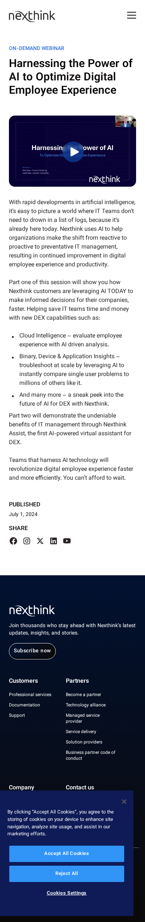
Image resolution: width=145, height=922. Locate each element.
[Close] (124, 801)
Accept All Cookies (66, 854)
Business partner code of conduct (90, 756)
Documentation (24, 705)
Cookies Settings (67, 893)
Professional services (30, 695)
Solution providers (84, 742)
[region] (66, 853)
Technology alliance (86, 705)
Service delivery (81, 732)
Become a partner (83, 695)
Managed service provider (83, 719)
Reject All (66, 874)
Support (17, 716)
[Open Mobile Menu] (131, 16)
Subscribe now (32, 651)
